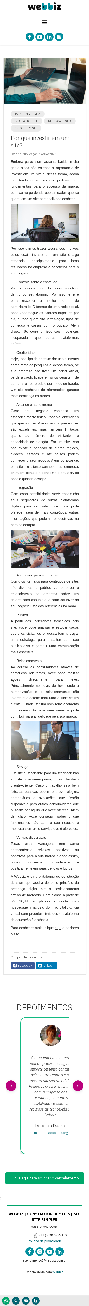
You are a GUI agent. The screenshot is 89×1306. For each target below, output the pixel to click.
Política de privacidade (45, 1241)
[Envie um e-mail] (26, 1300)
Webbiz (57, 1272)
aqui (58, 928)
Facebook (25, 966)
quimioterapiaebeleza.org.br (51, 1133)
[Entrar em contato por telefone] (16, 1301)
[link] (30, 37)
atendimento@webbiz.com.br (45, 1260)
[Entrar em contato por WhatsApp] (6, 1300)
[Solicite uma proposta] (36, 1300)
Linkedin (49, 966)
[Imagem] (44, 6)
